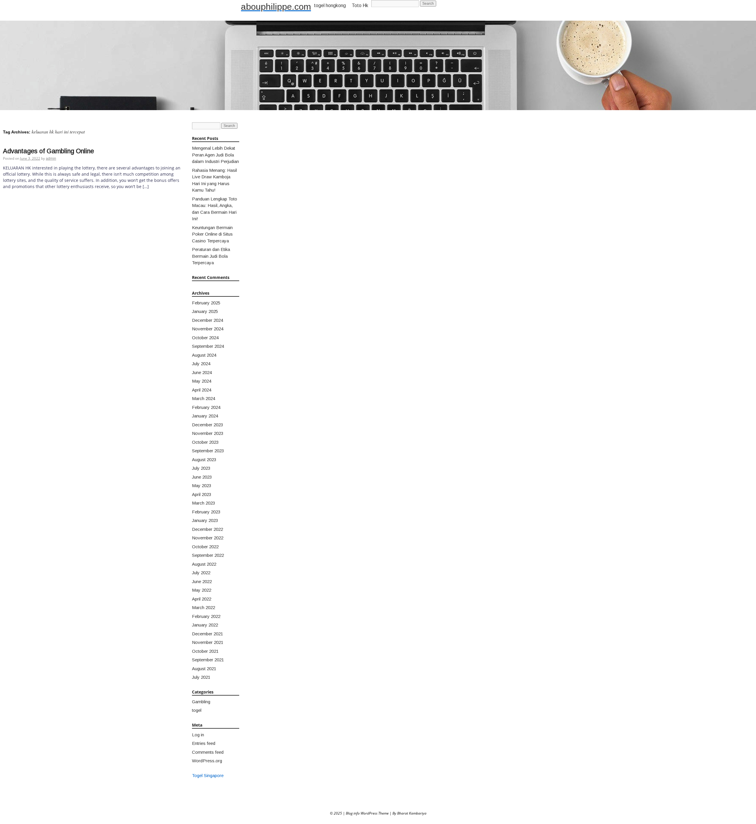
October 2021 (205, 651)
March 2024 (203, 398)
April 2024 (201, 389)
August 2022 (204, 564)
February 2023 (206, 511)
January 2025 (205, 311)
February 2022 (206, 616)
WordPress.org (207, 760)
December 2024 (207, 320)
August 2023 (204, 459)
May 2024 (201, 381)
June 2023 (202, 476)
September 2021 (208, 659)
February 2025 (206, 302)
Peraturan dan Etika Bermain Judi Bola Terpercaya (211, 256)
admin (51, 158)
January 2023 (205, 520)
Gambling (201, 701)
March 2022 (203, 607)
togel (196, 710)
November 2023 (207, 433)
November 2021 (207, 642)
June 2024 (202, 372)
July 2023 (201, 468)
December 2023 (207, 424)
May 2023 (201, 485)
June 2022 (202, 581)
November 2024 (207, 328)
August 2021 (204, 668)
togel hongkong (330, 5)
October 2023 (205, 442)
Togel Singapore (208, 775)
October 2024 (205, 337)
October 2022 (205, 546)
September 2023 (208, 450)
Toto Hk (360, 5)
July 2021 (201, 677)
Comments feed (208, 752)
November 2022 (207, 537)
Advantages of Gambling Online (48, 151)
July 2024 (201, 363)
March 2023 (203, 502)
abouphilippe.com (276, 7)
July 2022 (201, 572)
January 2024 (205, 415)
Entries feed (203, 743)
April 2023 (201, 494)
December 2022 (207, 529)
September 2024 (208, 346)
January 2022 (205, 624)
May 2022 (201, 590)
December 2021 (207, 633)
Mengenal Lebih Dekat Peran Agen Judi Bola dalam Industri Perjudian (215, 155)
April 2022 (201, 598)
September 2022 (208, 555)
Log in (198, 734)
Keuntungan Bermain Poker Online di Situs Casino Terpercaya (212, 234)
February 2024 (206, 407)
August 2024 (204, 355)
